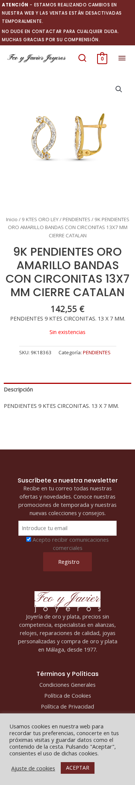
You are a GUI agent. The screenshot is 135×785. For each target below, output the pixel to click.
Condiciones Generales (67, 684)
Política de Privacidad (67, 706)
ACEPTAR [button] (77, 767)
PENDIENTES (76, 219)
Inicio (12, 219)
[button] (82, 58)
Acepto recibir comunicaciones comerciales (71, 543)
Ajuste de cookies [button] (33, 768)
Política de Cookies (67, 695)
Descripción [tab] (18, 389)
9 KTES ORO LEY (40, 219)
